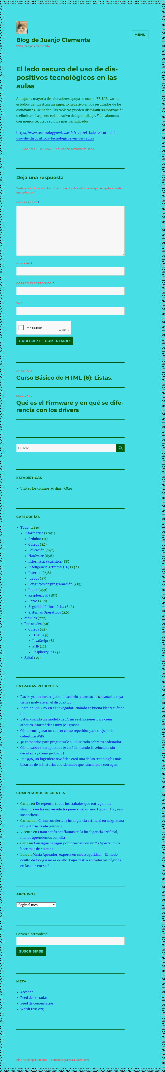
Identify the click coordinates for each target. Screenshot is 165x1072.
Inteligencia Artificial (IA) (48, 567)
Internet (35, 573)
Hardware (36, 556)
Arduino (34, 539)
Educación (63, 148)
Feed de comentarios (37, 1003)
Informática (79, 148)
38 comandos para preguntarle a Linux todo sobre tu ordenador (70, 742)
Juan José (28, 148)
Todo (91, 148)
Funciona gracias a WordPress (70, 1060)
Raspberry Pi (38, 595)
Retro (32, 601)
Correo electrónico (35, 283)
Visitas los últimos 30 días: (41, 488)
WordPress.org (32, 1009)
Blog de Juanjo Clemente (53, 39)
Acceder (26, 992)
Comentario (27, 202)
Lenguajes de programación (50, 584)
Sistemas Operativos (44, 612)
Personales (33, 624)
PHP (35, 646)
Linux (33, 590)
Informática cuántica (45, 561)
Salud (28, 658)
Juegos (33, 578)
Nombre (24, 263)
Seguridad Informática (46, 607)
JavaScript (40, 641)
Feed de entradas (33, 998)
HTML (37, 635)
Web (20, 303)
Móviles (30, 618)
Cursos (33, 544)
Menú (140, 35)
